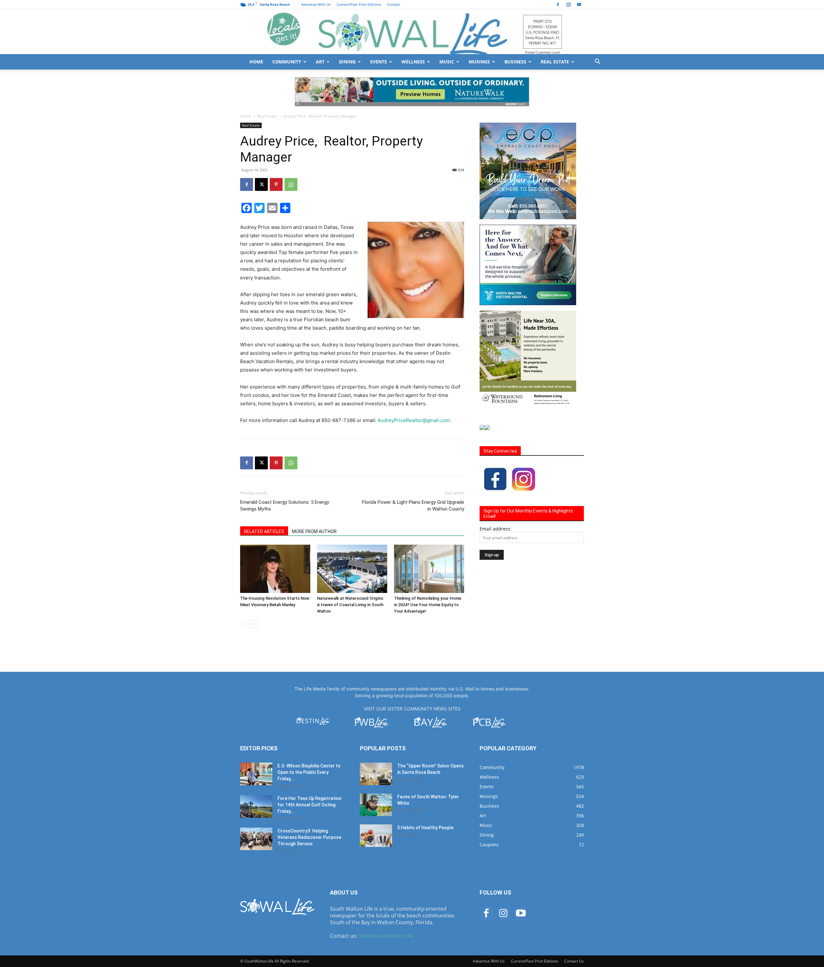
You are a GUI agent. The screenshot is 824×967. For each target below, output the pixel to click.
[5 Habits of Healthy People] (376, 835)
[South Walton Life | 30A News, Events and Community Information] (412, 31)
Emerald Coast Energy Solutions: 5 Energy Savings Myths (284, 505)
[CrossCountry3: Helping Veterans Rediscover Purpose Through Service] (256, 839)
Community (286, 62)
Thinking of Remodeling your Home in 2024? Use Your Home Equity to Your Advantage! (427, 605)
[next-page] (254, 624)
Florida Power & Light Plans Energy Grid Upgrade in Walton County (413, 505)
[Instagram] (568, 4)
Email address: (495, 529)
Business (515, 62)
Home (256, 62)
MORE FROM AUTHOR (314, 531)
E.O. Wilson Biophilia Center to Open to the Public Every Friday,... (309, 772)
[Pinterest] (276, 184)
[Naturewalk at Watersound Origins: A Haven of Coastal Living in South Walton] (352, 569)
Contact (393, 4)
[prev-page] (244, 624)
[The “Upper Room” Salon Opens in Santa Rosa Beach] (376, 774)
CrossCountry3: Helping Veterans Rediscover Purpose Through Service (309, 837)
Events (378, 62)
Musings (479, 62)
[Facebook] (558, 4)
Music (446, 62)
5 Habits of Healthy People (425, 827)
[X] (261, 184)
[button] (597, 62)
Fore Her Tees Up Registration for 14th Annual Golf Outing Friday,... (309, 805)
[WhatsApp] (291, 184)
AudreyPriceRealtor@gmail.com (414, 420)
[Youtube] (579, 4)
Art (320, 62)
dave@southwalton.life (386, 935)
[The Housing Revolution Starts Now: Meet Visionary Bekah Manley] (275, 569)
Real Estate (555, 62)
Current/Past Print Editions (359, 4)
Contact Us (574, 961)
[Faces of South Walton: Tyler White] (376, 804)
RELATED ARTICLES (264, 531)
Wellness (413, 62)
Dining (347, 62)
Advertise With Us (316, 4)
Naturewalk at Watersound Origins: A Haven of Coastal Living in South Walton (350, 605)
